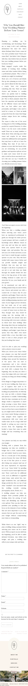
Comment (4, 571)
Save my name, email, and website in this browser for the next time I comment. (14, 618)
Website (3, 608)
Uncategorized (14, 37)
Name (3, 596)
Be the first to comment (14, 554)
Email (3, 602)
